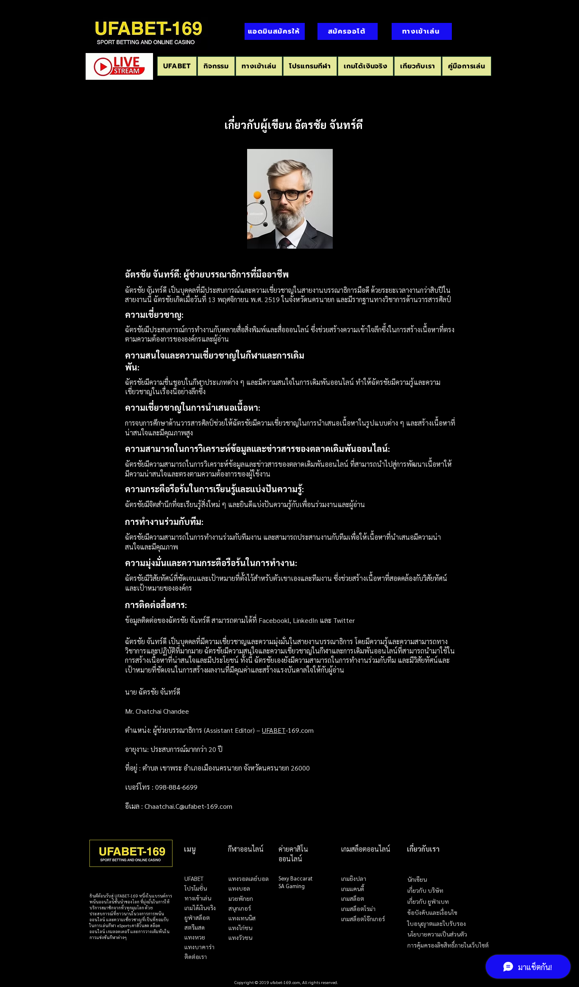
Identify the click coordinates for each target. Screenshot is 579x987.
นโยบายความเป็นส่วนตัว (437, 934)
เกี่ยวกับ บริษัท (425, 890)
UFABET (274, 730)
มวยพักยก (240, 898)
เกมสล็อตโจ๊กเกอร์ (363, 919)
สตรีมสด (194, 927)
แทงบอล (239, 888)
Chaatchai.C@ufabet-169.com (188, 806)
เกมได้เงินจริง (200, 908)
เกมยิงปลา (353, 879)
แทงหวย (194, 937)
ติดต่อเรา (195, 956)
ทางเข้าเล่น (197, 898)
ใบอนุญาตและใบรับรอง (436, 923)
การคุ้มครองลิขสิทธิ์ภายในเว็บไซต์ (448, 945)
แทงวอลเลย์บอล (248, 878)
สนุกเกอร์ (239, 908)
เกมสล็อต (352, 899)
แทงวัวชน (240, 937)
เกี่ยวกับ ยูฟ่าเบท (428, 901)
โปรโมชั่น (195, 888)
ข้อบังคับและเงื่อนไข (432, 912)
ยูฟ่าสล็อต (197, 917)
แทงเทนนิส (242, 918)
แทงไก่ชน (240, 928)
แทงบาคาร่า (199, 947)
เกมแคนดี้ (352, 889)
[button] (310, 66)
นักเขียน (417, 879)
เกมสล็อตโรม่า (358, 909)
